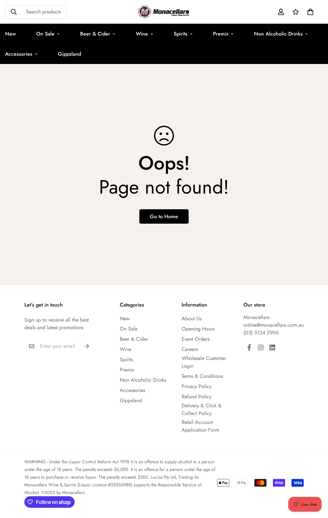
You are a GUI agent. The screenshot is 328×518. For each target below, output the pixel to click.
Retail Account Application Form (200, 426)
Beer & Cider (95, 33)
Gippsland (69, 54)
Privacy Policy (197, 386)
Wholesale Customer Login (204, 362)
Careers (190, 349)
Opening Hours (198, 328)
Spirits (180, 33)
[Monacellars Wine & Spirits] (164, 12)
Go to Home (164, 216)
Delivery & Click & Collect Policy (202, 409)
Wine (142, 33)
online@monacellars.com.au (273, 325)
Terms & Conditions (202, 376)
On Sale (45, 33)
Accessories (132, 390)
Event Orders (195, 339)
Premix (220, 33)
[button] (309, 11)
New (125, 318)
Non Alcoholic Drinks (278, 33)
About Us (191, 318)
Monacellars (256, 317)
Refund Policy (196, 396)
